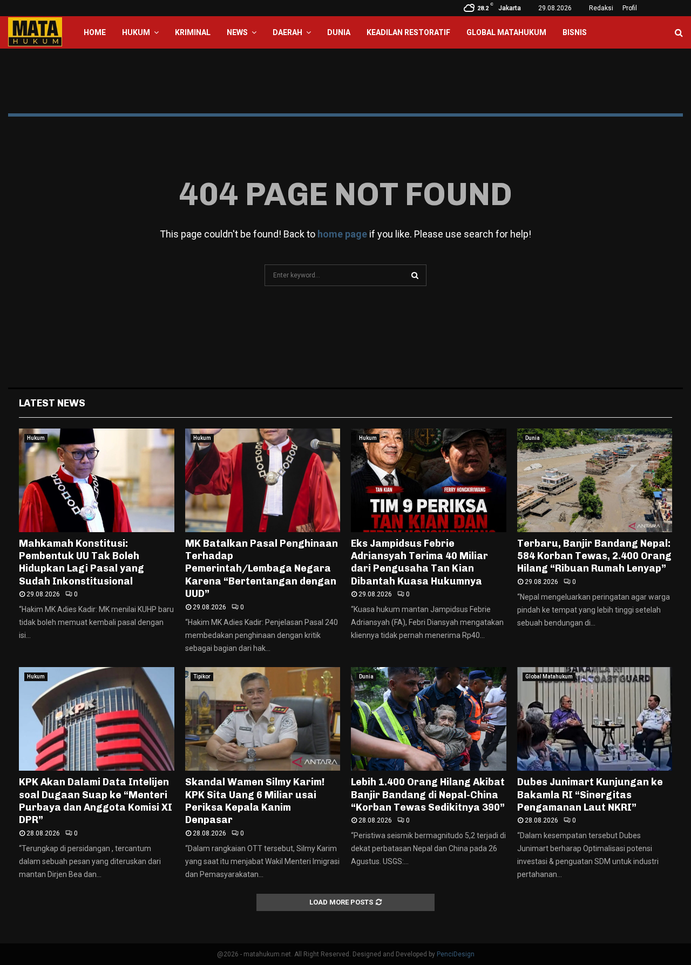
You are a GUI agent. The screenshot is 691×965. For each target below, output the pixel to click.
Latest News (52, 403)
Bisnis (575, 32)
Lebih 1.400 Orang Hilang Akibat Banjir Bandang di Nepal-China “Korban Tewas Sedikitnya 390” (428, 794)
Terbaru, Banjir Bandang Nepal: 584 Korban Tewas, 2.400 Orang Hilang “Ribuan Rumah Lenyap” (594, 556)
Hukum (136, 32)
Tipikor (202, 676)
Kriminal (193, 32)
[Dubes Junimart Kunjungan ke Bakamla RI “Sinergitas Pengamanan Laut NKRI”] (595, 719)
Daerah (287, 32)
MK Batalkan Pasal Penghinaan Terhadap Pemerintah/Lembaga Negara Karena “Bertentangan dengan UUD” (261, 569)
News (237, 32)
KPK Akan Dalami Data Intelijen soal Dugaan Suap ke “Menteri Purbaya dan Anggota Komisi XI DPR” (95, 801)
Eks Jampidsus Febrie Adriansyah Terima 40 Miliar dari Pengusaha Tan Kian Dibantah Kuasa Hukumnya (419, 562)
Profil (629, 8)
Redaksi (601, 8)
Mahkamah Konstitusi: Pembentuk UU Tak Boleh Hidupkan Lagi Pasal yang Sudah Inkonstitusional (81, 562)
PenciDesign (456, 954)
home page (342, 234)
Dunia (338, 32)
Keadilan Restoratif (408, 32)
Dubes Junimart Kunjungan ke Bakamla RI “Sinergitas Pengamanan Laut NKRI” (590, 794)
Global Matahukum (506, 32)
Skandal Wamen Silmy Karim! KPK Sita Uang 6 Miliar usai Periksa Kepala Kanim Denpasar (254, 801)
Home (95, 32)
